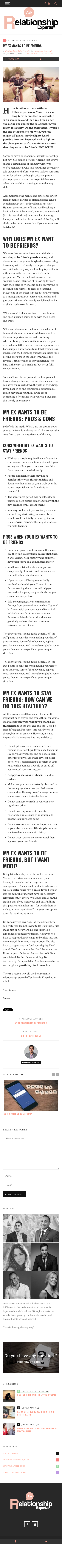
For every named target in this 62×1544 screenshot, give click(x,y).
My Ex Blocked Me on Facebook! (31, 1023)
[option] (31, 1098)
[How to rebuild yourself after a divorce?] (9, 1396)
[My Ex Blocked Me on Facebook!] (31, 1095)
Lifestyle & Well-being (30, 1466)
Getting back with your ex (17, 51)
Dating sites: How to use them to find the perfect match (36, 1413)
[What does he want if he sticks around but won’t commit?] (9, 1429)
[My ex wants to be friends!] (31, 84)
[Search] (55, 3)
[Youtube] (49, 3)
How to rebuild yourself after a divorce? (36, 1395)
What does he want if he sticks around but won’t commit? (37, 1430)
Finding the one (30, 1454)
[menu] (7, 3)
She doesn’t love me (31, 1035)
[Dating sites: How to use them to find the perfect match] (9, 1412)
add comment (31, 53)
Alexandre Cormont (43, 51)
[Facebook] (45, 3)
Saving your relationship (30, 1472)
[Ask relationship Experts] (31, 20)
